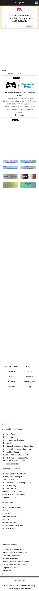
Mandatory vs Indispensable (14, 461)
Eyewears (12, 371)
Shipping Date (29, 381)
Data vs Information (10, 488)
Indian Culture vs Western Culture (16, 562)
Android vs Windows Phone (14, 495)
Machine (12, 387)
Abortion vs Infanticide (11, 464)
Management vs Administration (15, 491)
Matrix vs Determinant (11, 516)
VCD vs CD (7, 519)
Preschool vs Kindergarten (13, 477)
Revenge (29, 376)
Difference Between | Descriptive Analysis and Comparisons (19, 18)
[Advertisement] (19, 48)
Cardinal (29, 366)
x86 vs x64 (7, 510)
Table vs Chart (8, 480)
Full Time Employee (12, 366)
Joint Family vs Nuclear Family (15, 565)
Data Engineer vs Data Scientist (15, 455)
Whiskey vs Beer (9, 522)
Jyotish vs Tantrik (9, 513)
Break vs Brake (9, 443)
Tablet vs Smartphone (11, 556)
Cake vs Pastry (9, 528)
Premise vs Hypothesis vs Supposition (18, 446)
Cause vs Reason (10, 434)
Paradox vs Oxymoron (11, 507)
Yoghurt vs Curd (9, 497)
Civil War (11, 381)
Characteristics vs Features (13, 440)
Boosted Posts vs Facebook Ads (15, 458)
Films (30, 371)
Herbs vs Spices (9, 437)
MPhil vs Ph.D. (9, 571)
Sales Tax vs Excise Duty (13, 525)
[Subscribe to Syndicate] (2, 574)
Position (12, 376)
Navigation (19, 3)
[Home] (19, 11)
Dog (29, 387)
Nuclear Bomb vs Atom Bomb (14, 474)
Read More (19, 115)
